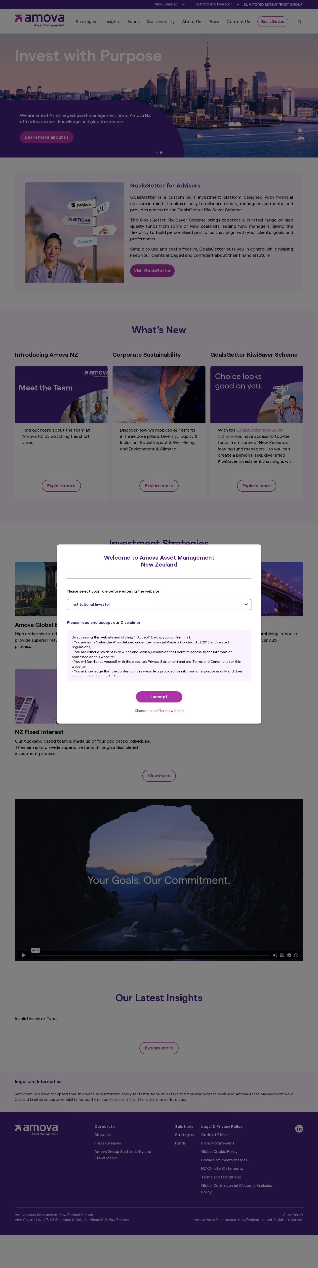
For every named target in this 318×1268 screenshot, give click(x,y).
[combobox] (159, 604)
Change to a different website (159, 711)
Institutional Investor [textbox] (91, 604)
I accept (159, 697)
